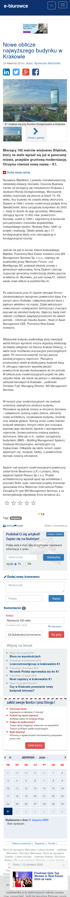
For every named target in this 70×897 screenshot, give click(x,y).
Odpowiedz (56, 626)
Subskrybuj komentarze (26, 634)
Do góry (56, 634)
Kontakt (51, 843)
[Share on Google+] (25, 72)
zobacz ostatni (55, 534)
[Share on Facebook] (35, 72)
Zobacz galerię (36, 137)
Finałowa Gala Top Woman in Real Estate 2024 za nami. (48, 876)
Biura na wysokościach (25, 656)
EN (51, 5)
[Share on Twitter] (16, 72)
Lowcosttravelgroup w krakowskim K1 (35, 664)
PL (19, 564)
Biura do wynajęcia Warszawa (20, 849)
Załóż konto (35, 745)
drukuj (9, 525)
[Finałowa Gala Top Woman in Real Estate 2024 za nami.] (23, 879)
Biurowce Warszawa (30, 853)
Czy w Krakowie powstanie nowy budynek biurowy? (31, 688)
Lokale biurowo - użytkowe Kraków (34, 856)
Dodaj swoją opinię (18, 172)
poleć (20, 525)
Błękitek (16, 518)
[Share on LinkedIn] (6, 72)
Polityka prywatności (21, 843)
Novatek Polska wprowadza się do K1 (34, 671)
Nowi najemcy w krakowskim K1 (31, 679)
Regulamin (40, 843)
